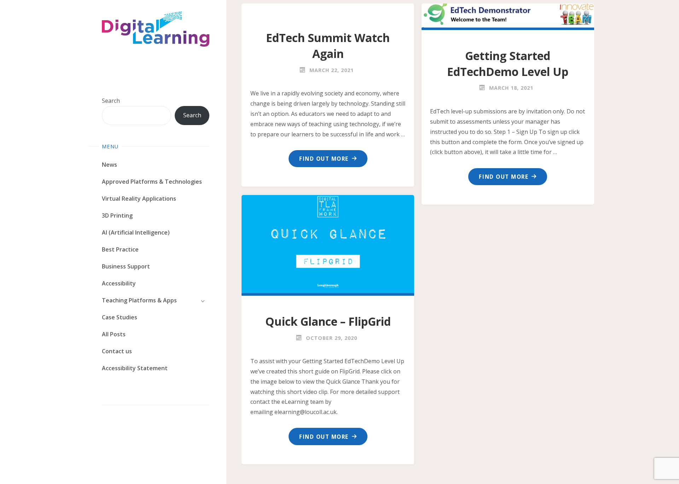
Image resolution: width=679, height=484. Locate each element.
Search (111, 101)
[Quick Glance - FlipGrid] (328, 242)
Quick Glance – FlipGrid (328, 321)
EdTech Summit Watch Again (328, 45)
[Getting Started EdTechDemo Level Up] (507, 14)
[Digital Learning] (155, 29)
